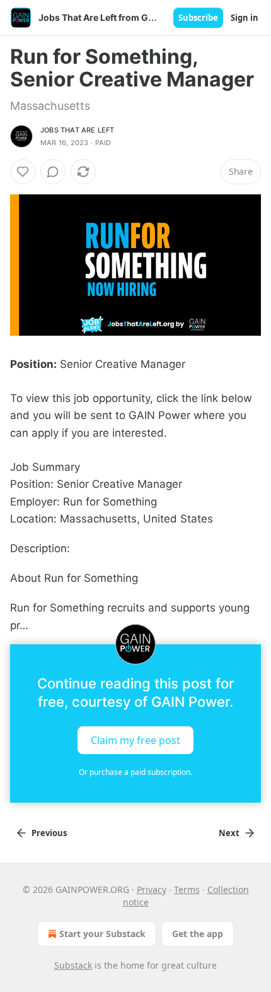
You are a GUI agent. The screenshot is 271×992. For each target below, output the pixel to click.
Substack (73, 965)
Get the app (197, 934)
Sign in (244, 17)
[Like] (22, 171)
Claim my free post (135, 740)
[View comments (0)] (53, 171)
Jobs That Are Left (77, 130)
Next (229, 833)
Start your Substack (102, 934)
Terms (187, 889)
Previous (49, 833)
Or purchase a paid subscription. (135, 772)
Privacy (151, 889)
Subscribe (198, 17)
